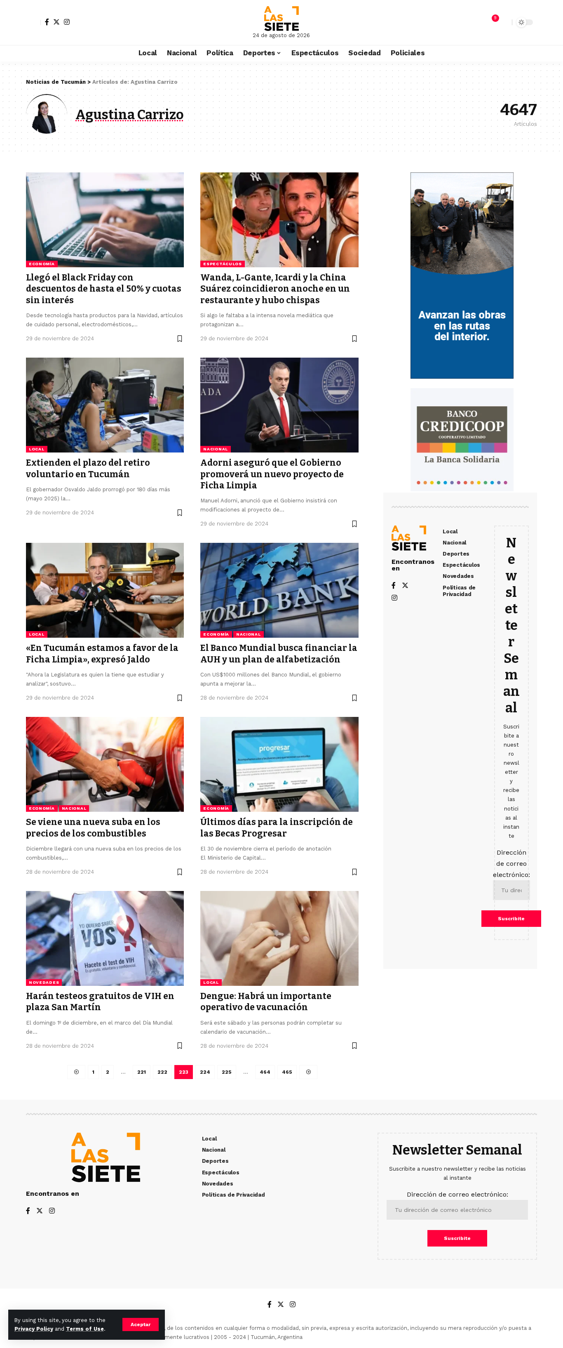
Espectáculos (222, 264)
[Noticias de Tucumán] (281, 18)
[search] (504, 22)
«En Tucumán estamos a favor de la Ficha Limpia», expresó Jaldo (102, 654)
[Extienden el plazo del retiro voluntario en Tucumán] (105, 405)
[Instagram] (67, 22)
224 (205, 1072)
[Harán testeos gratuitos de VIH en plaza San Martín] (105, 938)
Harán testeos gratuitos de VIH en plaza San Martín (100, 1002)
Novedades (44, 982)
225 (227, 1072)
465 (287, 1072)
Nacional (215, 449)
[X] (56, 22)
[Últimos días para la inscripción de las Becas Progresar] (279, 764)
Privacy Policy (33, 1329)
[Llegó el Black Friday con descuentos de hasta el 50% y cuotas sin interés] (105, 219)
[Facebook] (47, 22)
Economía (42, 264)
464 (265, 1072)
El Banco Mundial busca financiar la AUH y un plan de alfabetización (278, 654)
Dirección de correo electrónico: (511, 863)
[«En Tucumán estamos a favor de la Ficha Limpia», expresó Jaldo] (105, 590)
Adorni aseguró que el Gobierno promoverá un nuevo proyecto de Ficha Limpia (272, 474)
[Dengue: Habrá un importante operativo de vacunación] (279, 938)
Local (37, 449)
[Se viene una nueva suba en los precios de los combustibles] (105, 764)
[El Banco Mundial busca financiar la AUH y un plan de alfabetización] (279, 590)
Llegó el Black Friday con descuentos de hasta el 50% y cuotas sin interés (103, 289)
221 (141, 1072)
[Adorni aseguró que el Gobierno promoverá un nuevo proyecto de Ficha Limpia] (279, 405)
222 (162, 1072)
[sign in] (33, 22)
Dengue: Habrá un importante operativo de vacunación (265, 1002)
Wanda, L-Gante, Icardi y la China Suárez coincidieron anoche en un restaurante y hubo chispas (275, 289)
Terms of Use (85, 1329)
